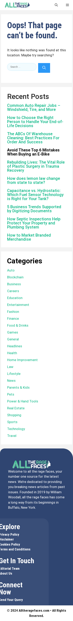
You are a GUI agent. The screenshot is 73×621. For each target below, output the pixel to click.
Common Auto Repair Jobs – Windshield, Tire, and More (33, 107)
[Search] (44, 68)
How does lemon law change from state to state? (33, 180)
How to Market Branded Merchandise (29, 237)
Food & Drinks (17, 325)
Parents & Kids (18, 387)
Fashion (13, 312)
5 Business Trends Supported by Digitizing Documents (34, 208)
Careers (13, 291)
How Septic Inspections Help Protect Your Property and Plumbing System (33, 223)
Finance (13, 318)
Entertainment (18, 305)
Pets (10, 394)
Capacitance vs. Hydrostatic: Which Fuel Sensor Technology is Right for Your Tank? (35, 194)
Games (12, 332)
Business (14, 284)
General (13, 339)
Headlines (14, 346)
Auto (11, 270)
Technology (16, 429)
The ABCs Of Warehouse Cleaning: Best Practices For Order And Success (33, 137)
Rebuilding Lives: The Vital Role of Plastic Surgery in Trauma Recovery (36, 166)
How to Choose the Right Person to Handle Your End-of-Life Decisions (35, 121)
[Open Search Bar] (56, 5)
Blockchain (15, 277)
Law (10, 367)
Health (12, 353)
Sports (12, 422)
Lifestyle (13, 374)
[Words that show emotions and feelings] (17, 5)
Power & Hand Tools (22, 401)
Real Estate (16, 408)
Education (15, 298)
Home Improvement (22, 360)
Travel (11, 436)
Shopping (14, 415)
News (11, 381)
